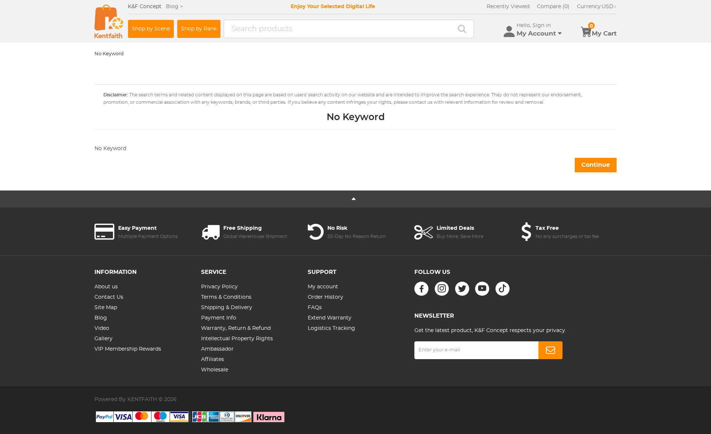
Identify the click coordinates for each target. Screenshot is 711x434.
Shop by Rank (199, 29)
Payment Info (218, 318)
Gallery (103, 338)
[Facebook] (421, 289)
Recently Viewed (508, 6)
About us (106, 286)
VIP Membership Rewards (127, 349)
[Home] (108, 21)
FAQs (315, 307)
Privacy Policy (219, 286)
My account (323, 286)
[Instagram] (442, 289)
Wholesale (214, 369)
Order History (325, 297)
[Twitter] (462, 289)
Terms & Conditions (226, 297)
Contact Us (108, 297)
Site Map (105, 307)
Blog (100, 318)
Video (101, 328)
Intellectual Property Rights (237, 338)
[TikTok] (502, 289)
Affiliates (212, 359)
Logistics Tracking (331, 328)
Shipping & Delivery (226, 307)
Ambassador (217, 349)
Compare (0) (553, 6)
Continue (595, 165)
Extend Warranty (329, 318)
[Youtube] (482, 289)
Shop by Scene (151, 29)
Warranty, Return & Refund (236, 328)
